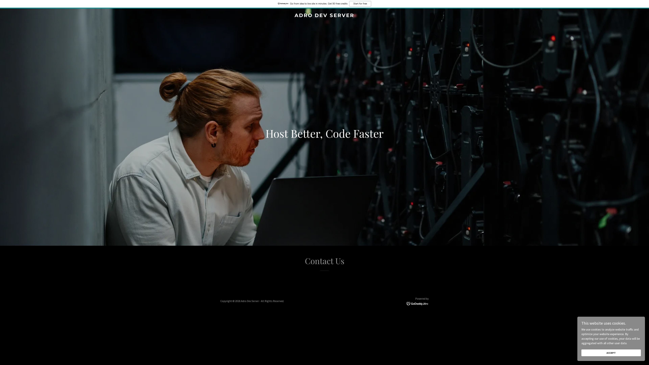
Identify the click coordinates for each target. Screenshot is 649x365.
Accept (611, 352)
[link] (324, 16)
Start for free (360, 4)
